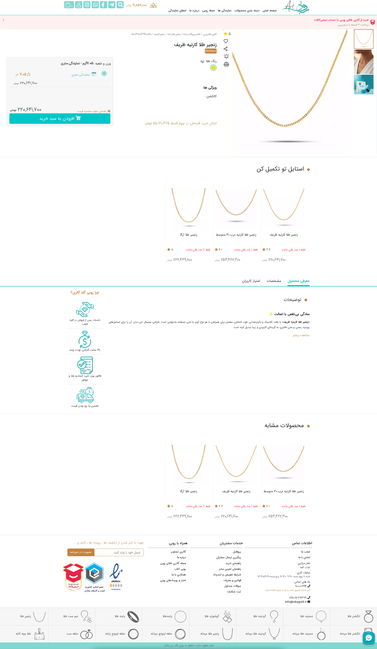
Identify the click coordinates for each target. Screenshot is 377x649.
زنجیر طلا (25, 616)
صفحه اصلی (269, 11)
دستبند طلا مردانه (302, 634)
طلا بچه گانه (23, 634)
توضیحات (292, 300)
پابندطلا (167, 616)
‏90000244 (301, 586)
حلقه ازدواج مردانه (161, 634)
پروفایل (237, 552)
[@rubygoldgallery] (87, 4)
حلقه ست (72, 634)
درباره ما (194, 11)
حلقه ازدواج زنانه (115, 634)
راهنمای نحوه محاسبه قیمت (92, 111)
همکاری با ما (179, 575)
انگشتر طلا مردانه (350, 634)
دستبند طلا (306, 616)
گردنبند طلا (259, 616)
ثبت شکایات (234, 592)
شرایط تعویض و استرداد (227, 575)
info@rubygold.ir (296, 602)
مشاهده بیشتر (301, 335)
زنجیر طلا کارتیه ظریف (141, 34)
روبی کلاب (180, 569)
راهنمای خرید (233, 563)
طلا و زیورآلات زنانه (191, 34)
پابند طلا (120, 616)
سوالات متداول (232, 586)
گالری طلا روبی (210, 34)
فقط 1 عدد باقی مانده (293, 250)
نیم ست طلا (70, 616)
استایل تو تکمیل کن (280, 169)
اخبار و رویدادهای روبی (173, 580)
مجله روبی (208, 11)
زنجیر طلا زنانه (173, 34)
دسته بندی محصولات (247, 11)
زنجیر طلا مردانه (209, 634)
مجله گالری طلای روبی (173, 563)
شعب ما (305, 552)
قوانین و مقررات (232, 580)
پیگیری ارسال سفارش (228, 557)
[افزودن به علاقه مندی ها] (226, 42)
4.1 (220, 250)
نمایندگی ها (224, 11)
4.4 (268, 250)
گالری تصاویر (178, 552)
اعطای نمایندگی (177, 11)
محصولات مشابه (284, 425)
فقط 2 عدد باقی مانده (198, 250)
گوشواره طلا (212, 616)
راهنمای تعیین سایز (230, 569)
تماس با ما (304, 557)
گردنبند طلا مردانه (255, 634)
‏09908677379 (298, 597)
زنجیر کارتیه (159, 34)
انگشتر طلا (354, 616)
